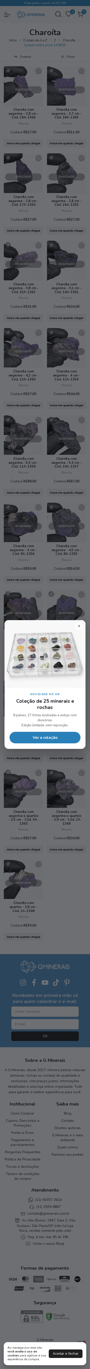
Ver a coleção (45, 737)
